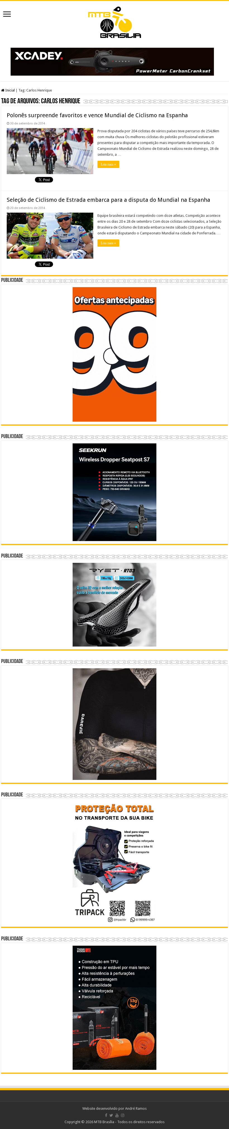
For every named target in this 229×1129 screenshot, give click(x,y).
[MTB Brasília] (114, 21)
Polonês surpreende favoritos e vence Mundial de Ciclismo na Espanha (97, 115)
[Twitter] (111, 1115)
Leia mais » (108, 164)
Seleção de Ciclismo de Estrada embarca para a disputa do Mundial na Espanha (108, 199)
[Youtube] (117, 1115)
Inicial (9, 90)
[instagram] (122, 1115)
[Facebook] (106, 1115)
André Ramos (136, 1108)
